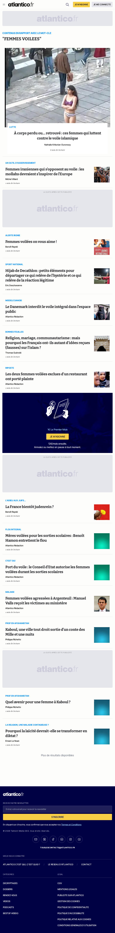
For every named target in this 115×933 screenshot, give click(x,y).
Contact (86, 864)
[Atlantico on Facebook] (53, 839)
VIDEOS (6, 901)
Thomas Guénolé (13, 352)
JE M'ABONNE (81, 4)
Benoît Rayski (11, 246)
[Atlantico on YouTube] (79, 839)
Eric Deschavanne (13, 285)
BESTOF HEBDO (10, 913)
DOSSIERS (7, 889)
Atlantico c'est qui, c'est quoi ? (21, 864)
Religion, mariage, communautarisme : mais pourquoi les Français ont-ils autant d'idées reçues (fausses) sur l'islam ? (47, 343)
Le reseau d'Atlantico (60, 864)
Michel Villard (11, 179)
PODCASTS (8, 907)
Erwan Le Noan (12, 741)
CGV (60, 883)
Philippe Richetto (13, 639)
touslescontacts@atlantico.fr (57, 847)
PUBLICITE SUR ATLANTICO (71, 895)
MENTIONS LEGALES (67, 889)
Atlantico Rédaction (14, 316)
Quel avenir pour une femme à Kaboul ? (38, 702)
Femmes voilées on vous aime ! (31, 242)
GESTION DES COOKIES (69, 901)
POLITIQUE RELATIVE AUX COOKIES (74, 919)
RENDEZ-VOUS (10, 895)
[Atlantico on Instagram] (70, 839)
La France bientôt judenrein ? (29, 507)
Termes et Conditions (71, 824)
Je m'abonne (57, 436)
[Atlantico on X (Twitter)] (44, 839)
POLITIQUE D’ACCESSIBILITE (71, 913)
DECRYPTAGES (10, 883)
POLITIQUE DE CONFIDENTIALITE (73, 907)
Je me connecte (102, 4)
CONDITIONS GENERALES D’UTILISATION (77, 925)
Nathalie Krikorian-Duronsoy (57, 144)
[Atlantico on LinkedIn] (61, 839)
